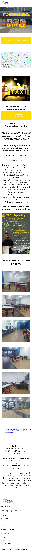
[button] (29, 3)
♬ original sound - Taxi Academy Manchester (16, 431)
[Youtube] (16, 511)
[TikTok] (20, 511)
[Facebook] (3, 511)
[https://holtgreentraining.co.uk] (5, 3)
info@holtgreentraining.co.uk (17, 475)
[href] (16, 60)
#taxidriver (25, 429)
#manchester (16, 429)
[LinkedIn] (11, 511)
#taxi (21, 429)
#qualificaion (8, 431)
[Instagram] (7, 511)
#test (30, 429)
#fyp (13, 431)
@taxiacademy (9, 429)
